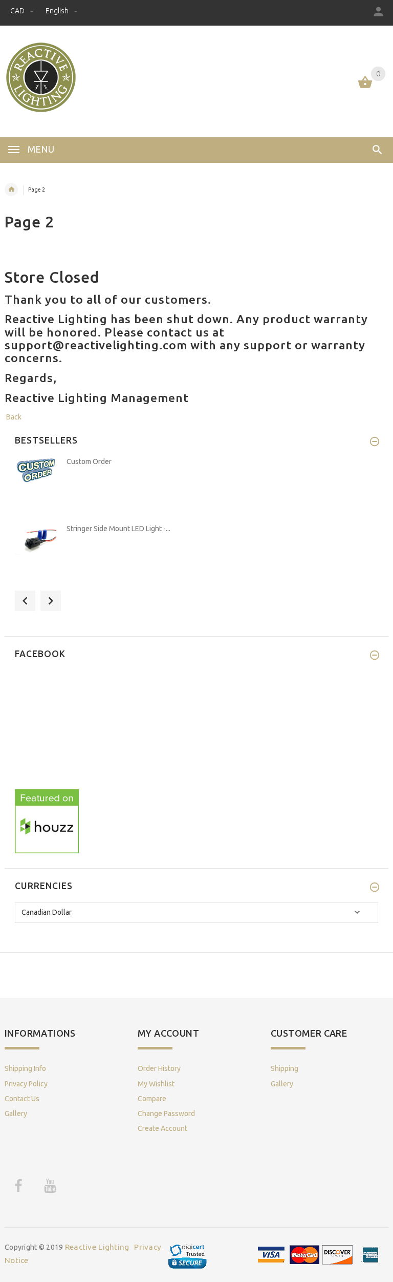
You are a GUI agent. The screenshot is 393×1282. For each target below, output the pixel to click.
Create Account (162, 1128)
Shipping (284, 1068)
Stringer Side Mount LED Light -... (118, 528)
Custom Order (89, 461)
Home (11, 189)
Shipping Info (25, 1068)
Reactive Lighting (97, 1247)
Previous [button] (25, 601)
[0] (365, 87)
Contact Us (22, 1099)
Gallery (16, 1113)
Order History (159, 1068)
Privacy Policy (26, 1084)
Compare (152, 1099)
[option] (196, 487)
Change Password (166, 1113)
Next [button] (50, 601)
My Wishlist (156, 1084)
